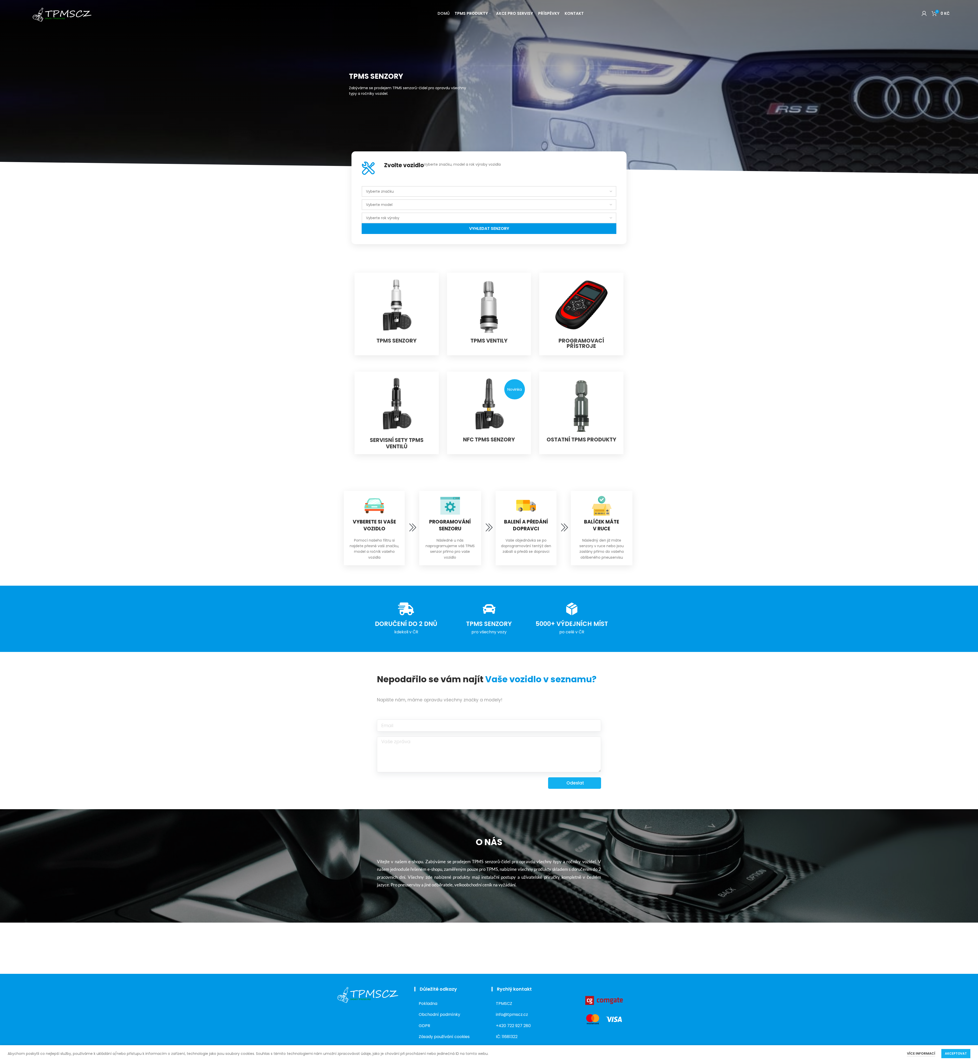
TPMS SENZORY (396, 340)
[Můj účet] (924, 13)
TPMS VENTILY (489, 340)
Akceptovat (956, 1053)
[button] (514, 389)
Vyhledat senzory (489, 228)
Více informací (921, 1053)
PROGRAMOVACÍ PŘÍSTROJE (581, 343)
